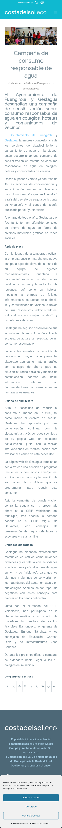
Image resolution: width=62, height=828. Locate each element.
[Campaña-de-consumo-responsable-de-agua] (31, 36)
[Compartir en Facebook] (8, 686)
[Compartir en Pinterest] (25, 686)
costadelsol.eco (31, 88)
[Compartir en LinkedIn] (31, 686)
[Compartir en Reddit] (48, 686)
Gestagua (11, 140)
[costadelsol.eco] (26, 12)
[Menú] (55, 12)
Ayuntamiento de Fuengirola (31, 135)
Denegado (31, 806)
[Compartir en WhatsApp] (19, 686)
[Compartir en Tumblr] (37, 686)
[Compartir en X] (13, 686)
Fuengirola (42, 83)
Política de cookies (19, 823)
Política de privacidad (39, 823)
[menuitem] (55, 12)
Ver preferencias (31, 815)
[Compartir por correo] (54, 686)
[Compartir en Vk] (42, 686)
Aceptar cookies (31, 797)
